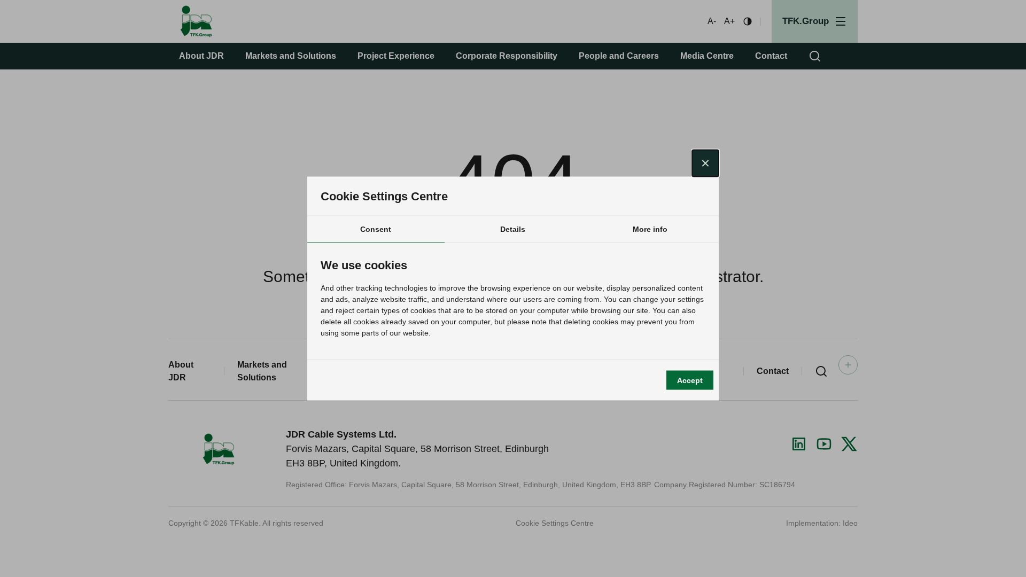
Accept (690, 380)
